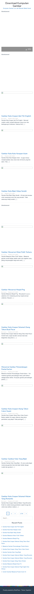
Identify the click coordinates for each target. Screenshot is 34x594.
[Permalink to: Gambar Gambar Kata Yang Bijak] (17, 441)
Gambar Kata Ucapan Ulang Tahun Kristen (14, 561)
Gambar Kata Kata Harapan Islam (14, 153)
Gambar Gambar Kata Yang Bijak (14, 459)
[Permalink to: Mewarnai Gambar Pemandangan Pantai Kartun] (17, 354)
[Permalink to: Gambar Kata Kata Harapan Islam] (17, 141)
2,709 (21, 513)
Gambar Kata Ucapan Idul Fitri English (16, 116)
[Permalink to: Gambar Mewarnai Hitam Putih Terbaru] (17, 238)
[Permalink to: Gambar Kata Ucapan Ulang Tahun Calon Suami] (17, 396)
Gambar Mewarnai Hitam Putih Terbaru (16, 252)
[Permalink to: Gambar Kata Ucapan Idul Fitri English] (17, 103)
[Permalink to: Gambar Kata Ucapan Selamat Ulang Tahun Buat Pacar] (17, 314)
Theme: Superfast (26, 590)
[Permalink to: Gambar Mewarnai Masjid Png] (17, 277)
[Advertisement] (17, 29)
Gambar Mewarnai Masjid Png (13, 290)
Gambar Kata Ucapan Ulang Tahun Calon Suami (16, 549)
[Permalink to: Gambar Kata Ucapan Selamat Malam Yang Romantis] (17, 483)
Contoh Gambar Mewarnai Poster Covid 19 (14, 572)
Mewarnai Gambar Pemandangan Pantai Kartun (16, 546)
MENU (29, 49)
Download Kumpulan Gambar (17, 5)
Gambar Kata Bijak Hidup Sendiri (14, 191)
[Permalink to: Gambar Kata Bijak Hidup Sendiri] (17, 178)
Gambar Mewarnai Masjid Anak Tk (12, 564)
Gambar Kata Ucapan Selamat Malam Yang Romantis (17, 555)
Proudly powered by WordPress (11, 590)
